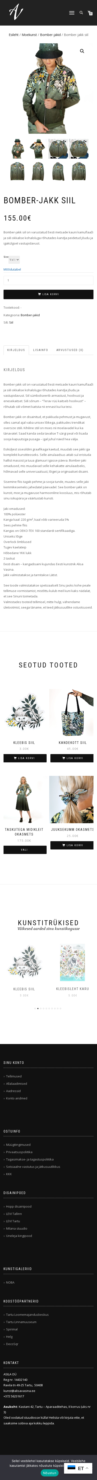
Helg (9, 1336)
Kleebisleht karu (24, 989)
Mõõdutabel (12, 269)
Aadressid (13, 1091)
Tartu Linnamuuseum (21, 1322)
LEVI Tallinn (14, 1214)
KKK (9, 1174)
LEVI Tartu (13, 1221)
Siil (11, 322)
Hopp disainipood (19, 1206)
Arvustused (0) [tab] (70, 350)
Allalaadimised (16, 1083)
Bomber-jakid (50, 34)
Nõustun (49, 1473)
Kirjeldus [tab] (16, 350)
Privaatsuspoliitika (19, 1152)
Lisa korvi (50, 294)
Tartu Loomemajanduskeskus (27, 1314)
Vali (24, 849)
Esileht (14, 34)
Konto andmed (16, 1098)
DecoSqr (12, 1344)
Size (6, 257)
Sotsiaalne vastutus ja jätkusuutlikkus (33, 1166)
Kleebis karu (73, 989)
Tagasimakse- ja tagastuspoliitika (30, 1159)
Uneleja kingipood (19, 1236)
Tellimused (14, 1076)
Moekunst (29, 34)
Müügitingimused (18, 1144)
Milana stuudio (16, 1228)
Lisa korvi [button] (26, 758)
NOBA (10, 1282)
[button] (82, 51)
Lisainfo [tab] (40, 350)
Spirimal (12, 1329)
